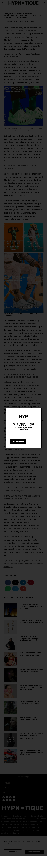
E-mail (12, 433)
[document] (23, 428)
